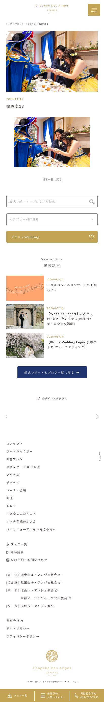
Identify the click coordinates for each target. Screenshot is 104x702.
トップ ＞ (10, 24)
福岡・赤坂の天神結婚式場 (46, 681)
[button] (7, 417)
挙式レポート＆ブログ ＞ (27, 24)
